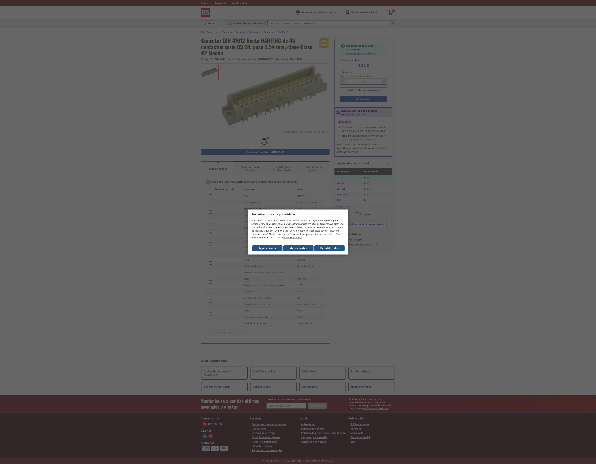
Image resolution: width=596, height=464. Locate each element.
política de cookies (292, 237)
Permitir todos (329, 248)
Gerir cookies (298, 248)
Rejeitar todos (267, 248)
